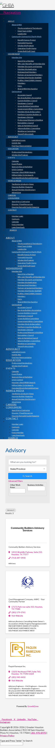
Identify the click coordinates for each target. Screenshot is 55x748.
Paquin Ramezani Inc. (17, 666)
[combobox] (27, 469)
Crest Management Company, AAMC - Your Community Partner (27, 600)
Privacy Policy (7, 735)
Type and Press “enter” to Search (16, 740)
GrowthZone (32, 706)
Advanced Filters (15, 481)
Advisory (10, 510)
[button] (10, 12)
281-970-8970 (38, 732)
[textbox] (11, 490)
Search (28, 476)
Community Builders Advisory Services (24, 547)
